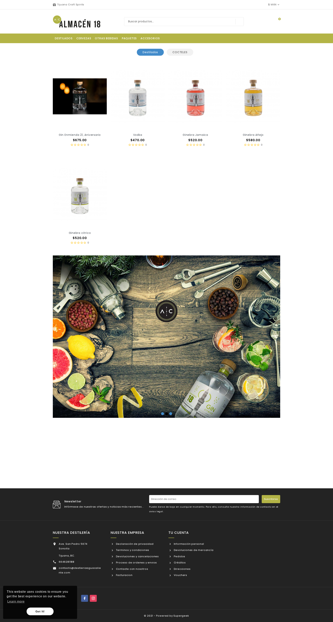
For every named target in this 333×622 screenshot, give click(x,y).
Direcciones (181, 569)
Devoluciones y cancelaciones (137, 556)
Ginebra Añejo (253, 135)
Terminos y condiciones (132, 550)
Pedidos (179, 556)
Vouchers (180, 575)
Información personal (188, 544)
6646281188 (66, 562)
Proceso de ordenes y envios (136, 562)
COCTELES (179, 52)
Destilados (150, 52)
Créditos (179, 562)
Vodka (137, 135)
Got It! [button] (40, 611)
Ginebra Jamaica (195, 135)
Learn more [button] (15, 601)
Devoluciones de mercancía (193, 550)
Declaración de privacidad (134, 544)
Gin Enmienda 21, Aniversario (80, 135)
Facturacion (123, 575)
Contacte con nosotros (131, 569)
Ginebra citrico (80, 233)
